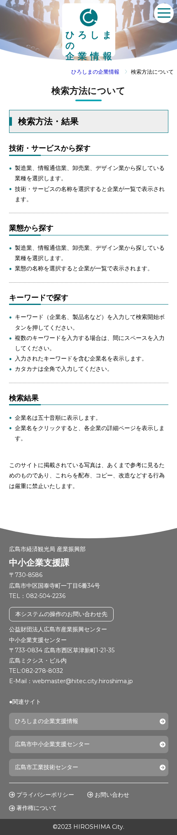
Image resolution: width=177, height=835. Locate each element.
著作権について (36, 808)
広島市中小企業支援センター (52, 744)
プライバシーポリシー (45, 794)
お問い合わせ (112, 794)
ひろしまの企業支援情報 (46, 721)
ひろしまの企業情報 (95, 72)
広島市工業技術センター (46, 767)
